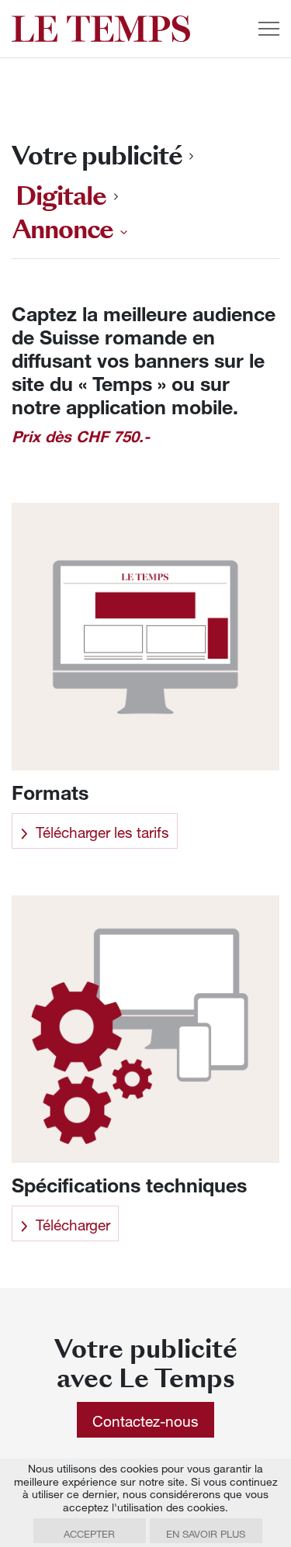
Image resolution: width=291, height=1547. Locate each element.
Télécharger (73, 1225)
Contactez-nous (145, 1421)
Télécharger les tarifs (102, 832)
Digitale (61, 196)
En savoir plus (205, 1534)
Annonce (62, 231)
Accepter (89, 1534)
